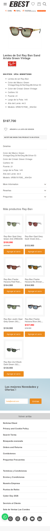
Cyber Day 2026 (10, 495)
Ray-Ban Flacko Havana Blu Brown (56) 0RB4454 (33, 282)
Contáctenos (9, 453)
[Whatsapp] (10, 518)
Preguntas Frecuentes (14, 459)
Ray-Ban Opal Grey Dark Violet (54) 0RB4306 (34, 239)
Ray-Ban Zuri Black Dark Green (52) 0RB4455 (13, 364)
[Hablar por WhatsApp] (5, 516)
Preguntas (7, 196)
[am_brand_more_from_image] (14, 224)
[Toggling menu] (5, 4)
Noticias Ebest (10, 423)
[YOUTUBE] (32, 518)
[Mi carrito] (39, 4)
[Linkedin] (39, 518)
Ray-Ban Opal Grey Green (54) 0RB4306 (13, 237)
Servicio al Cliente (12, 503)
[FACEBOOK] (25, 518)
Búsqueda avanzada (13, 441)
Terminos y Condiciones (15, 470)
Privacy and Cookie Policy (16, 428)
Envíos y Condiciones (14, 477)
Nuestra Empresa (11, 483)
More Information (10, 184)
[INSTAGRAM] (17, 518)
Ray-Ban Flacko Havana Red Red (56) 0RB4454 (12, 282)
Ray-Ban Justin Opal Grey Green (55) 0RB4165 (13, 321)
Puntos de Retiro (11, 489)
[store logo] (19, 4)
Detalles (7, 146)
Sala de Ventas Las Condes (16, 509)
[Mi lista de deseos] (33, 3)
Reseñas (7, 190)
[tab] (25, 146)
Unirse (35, 401)
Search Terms (10, 434)
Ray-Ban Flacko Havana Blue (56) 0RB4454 (33, 321)
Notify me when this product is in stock (21, 137)
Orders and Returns (12, 447)
